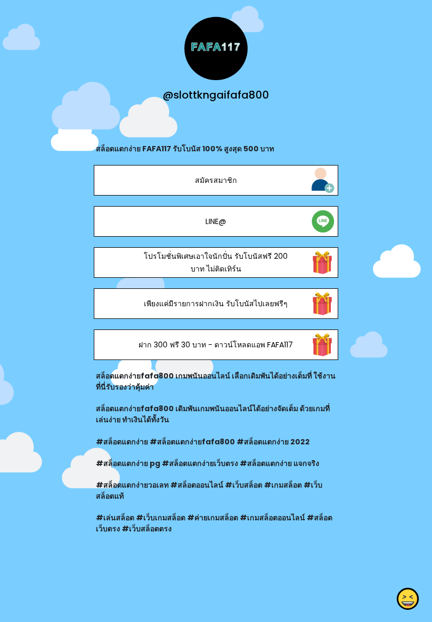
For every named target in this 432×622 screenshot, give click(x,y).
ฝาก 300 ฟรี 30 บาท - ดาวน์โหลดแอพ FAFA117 (216, 344)
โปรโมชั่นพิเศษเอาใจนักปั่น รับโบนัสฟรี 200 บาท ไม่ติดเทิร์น (216, 262)
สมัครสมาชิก (216, 180)
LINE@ (215, 221)
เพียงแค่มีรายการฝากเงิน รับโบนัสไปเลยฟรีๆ (216, 303)
